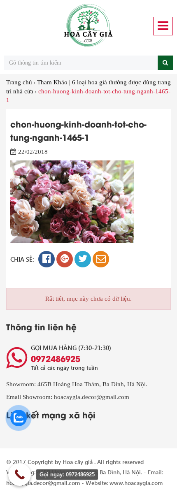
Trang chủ (19, 82)
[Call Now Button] (19, 474)
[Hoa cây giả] (88, 25)
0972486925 (55, 358)
